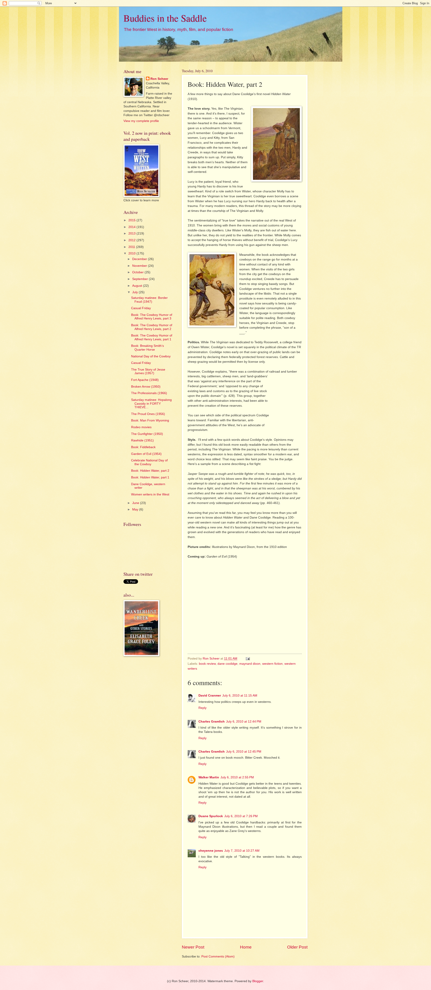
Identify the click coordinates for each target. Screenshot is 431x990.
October (138, 272)
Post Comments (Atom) (218, 956)
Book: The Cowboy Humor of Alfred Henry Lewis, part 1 (151, 337)
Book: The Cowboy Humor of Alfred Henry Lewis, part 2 (151, 327)
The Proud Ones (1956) (148, 414)
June (136, 503)
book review (207, 663)
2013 (132, 233)
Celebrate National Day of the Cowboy (149, 462)
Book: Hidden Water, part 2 (150, 470)
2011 (132, 247)
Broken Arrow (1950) (146, 386)
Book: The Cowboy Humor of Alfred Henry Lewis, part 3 (151, 316)
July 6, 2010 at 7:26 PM (241, 816)
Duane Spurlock (210, 816)
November (140, 265)
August (137, 285)
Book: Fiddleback (143, 447)
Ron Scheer (159, 78)
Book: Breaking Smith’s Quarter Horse (147, 347)
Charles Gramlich (211, 721)
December (140, 259)
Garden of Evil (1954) (146, 454)
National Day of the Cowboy (151, 356)
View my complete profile (141, 121)
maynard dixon (249, 663)
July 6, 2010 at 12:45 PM (243, 751)
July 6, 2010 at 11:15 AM (239, 695)
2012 (132, 240)
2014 (132, 227)
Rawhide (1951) (142, 440)
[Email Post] (247, 658)
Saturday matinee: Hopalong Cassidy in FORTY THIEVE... (151, 403)
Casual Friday (141, 308)
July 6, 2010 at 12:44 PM (243, 721)
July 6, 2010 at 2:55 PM (237, 777)
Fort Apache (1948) (145, 380)
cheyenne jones (210, 850)
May (135, 509)
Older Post (297, 947)
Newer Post (193, 947)
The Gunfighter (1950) (147, 434)
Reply (202, 708)
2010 (132, 253)
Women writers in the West (150, 494)
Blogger (257, 981)
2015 (132, 220)
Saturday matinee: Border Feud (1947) (149, 299)
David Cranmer (209, 695)
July (135, 292)
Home (246, 947)
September (140, 279)
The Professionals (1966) (149, 393)
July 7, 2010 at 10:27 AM (241, 850)
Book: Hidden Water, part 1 (150, 477)
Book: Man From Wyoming (150, 420)
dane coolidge (227, 663)
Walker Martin (208, 777)
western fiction (272, 663)
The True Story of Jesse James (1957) (148, 371)
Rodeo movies (141, 427)
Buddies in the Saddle (165, 18)
